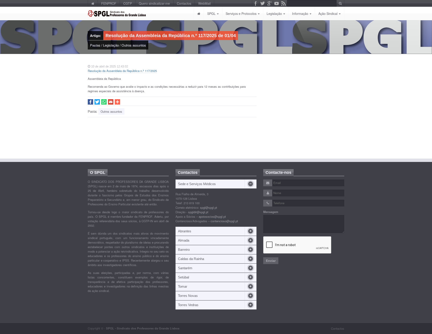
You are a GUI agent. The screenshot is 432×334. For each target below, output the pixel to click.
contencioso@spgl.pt (224, 221)
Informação (300, 13)
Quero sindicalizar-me (154, 3)
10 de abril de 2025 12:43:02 (109, 66)
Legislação (275, 13)
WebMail (204, 3)
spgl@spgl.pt (208, 207)
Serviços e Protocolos (241, 13)
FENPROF (108, 3)
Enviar (271, 260)
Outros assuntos (134, 45)
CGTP (127, 3)
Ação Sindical (328, 13)
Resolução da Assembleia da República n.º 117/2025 (122, 71)
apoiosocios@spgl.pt (212, 216)
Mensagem (270, 212)
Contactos (184, 3)
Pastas (95, 45)
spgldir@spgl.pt (198, 212)
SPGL (211, 13)
